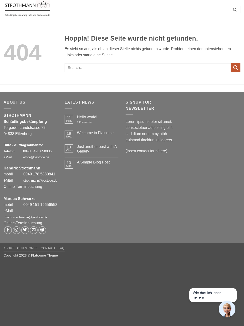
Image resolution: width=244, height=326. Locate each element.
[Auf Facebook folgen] (8, 230)
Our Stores (27, 248)
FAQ (62, 248)
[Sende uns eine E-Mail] (34, 230)
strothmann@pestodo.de (40, 180)
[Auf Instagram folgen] (16, 230)
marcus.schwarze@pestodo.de (26, 217)
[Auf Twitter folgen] (25, 230)
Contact (48, 248)
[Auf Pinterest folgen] (42, 230)
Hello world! (87, 117)
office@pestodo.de (36, 157)
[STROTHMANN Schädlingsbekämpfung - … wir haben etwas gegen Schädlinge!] (27, 10)
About (9, 248)
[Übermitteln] (235, 67)
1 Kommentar (88, 122)
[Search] (235, 9)
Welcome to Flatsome (95, 133)
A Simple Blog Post (93, 162)
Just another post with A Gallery (97, 149)
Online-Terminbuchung (23, 186)
